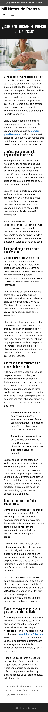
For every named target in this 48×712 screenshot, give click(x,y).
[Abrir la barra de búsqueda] (4, 15)
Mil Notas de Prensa (20, 9)
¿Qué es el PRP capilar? (19, 694)
